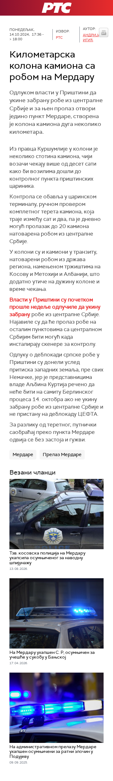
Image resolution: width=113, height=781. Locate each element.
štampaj (103, 32)
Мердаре (23, 454)
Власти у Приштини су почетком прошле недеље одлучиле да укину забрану (54, 307)
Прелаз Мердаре (62, 454)
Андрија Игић (91, 37)
